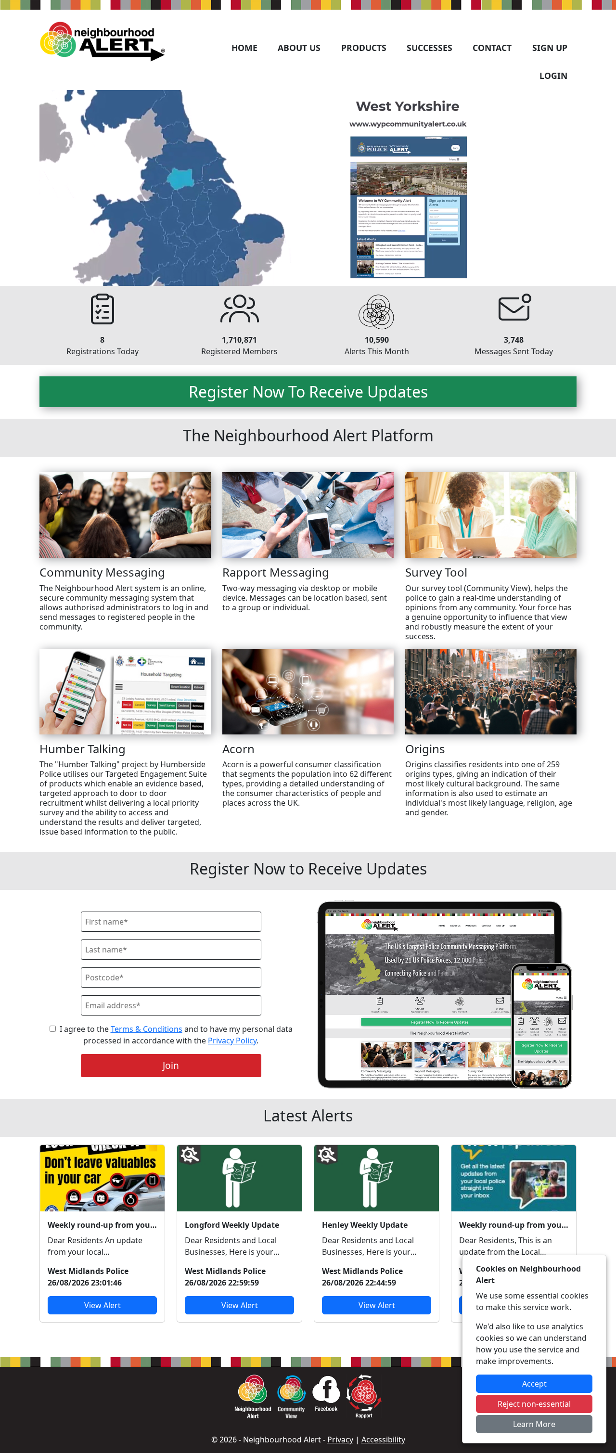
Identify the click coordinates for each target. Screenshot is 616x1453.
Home (244, 47)
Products (363, 47)
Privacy (340, 1439)
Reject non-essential (534, 1404)
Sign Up (549, 47)
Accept (534, 1383)
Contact (492, 47)
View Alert (102, 1305)
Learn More (534, 1424)
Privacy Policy (232, 1040)
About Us (299, 47)
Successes (429, 47)
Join (171, 1065)
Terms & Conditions (146, 1029)
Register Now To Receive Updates (308, 391)
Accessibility (383, 1439)
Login (553, 75)
